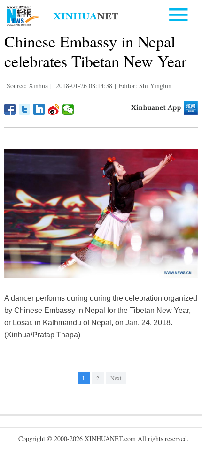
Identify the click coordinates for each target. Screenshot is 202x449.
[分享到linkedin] (39, 109)
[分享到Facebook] (10, 109)
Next (115, 377)
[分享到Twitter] (25, 109)
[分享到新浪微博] (54, 109)
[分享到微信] (68, 109)
